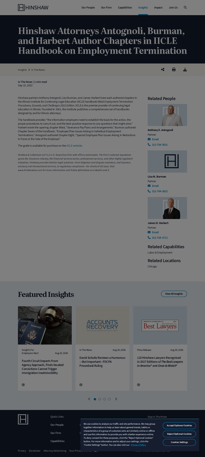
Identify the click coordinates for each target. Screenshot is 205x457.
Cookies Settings (179, 442)
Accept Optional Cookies (179, 425)
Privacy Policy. (138, 445)
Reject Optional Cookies (179, 434)
